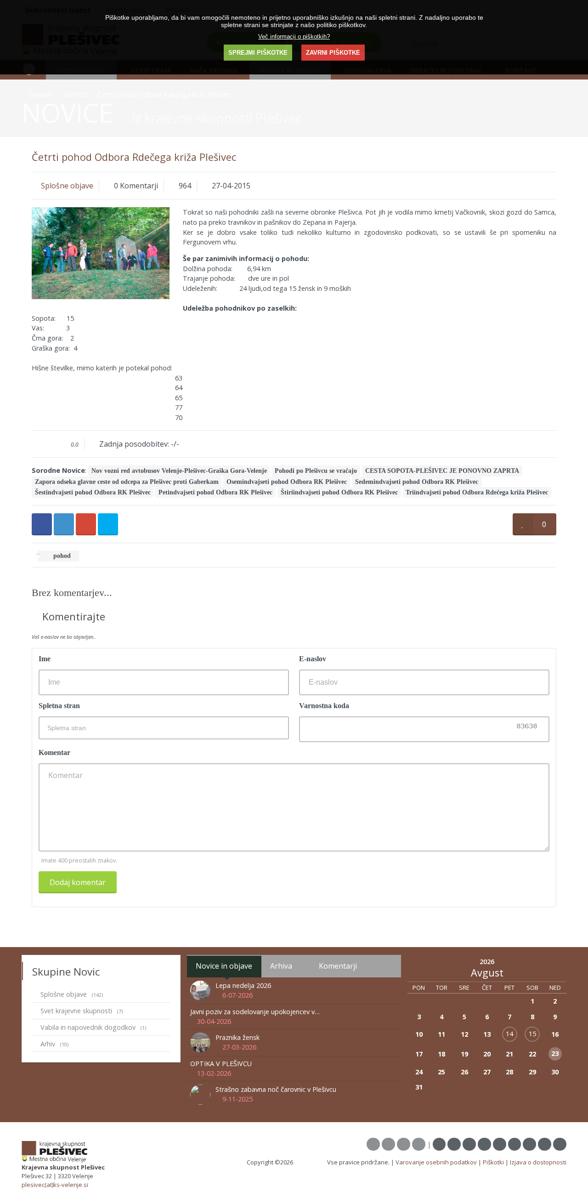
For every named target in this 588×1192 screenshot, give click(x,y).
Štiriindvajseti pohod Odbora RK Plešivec (339, 492)
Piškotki (493, 1162)
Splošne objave (67, 186)
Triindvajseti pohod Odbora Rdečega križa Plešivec (477, 492)
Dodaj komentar (78, 882)
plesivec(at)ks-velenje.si (55, 1185)
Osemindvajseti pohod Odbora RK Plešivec (286, 481)
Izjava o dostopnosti (538, 1162)
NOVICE (76, 94)
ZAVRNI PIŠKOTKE (333, 52)
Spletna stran (59, 706)
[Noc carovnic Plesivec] (201, 1094)
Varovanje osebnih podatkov (436, 1162)
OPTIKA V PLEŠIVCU (221, 1063)
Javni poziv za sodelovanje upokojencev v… (255, 1011)
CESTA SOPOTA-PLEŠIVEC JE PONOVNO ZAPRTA (442, 470)
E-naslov (312, 659)
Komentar (54, 752)
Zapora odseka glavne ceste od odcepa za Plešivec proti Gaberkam (127, 481)
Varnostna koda (324, 706)
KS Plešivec (310, 1162)
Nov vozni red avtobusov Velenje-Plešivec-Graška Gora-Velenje (179, 470)
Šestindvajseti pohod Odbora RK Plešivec (93, 492)
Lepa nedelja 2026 (243, 985)
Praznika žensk (237, 1037)
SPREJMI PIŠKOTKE (258, 52)
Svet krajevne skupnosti (81, 1010)
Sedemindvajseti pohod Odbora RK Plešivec (416, 481)
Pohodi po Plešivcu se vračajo (316, 470)
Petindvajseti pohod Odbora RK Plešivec (215, 492)
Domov (39, 94)
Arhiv (54, 1043)
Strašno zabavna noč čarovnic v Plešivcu (275, 1089)
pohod (61, 556)
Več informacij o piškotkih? (294, 36)
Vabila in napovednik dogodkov (93, 1027)
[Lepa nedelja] (201, 990)
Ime (45, 659)
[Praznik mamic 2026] (201, 1042)
